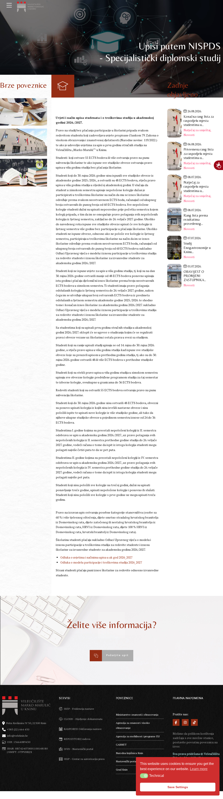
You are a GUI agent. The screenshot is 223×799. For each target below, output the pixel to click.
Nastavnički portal (126, 761)
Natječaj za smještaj (197, 130)
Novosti (189, 135)
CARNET (121, 744)
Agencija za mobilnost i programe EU (138, 736)
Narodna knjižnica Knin (129, 753)
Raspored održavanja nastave (23, 172)
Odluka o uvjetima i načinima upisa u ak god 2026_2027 (96, 557)
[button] (144, 775)
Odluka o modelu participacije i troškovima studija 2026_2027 (101, 562)
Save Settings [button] (177, 787)
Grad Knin (122, 769)
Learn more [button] (199, 769)
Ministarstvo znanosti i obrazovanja (137, 714)
